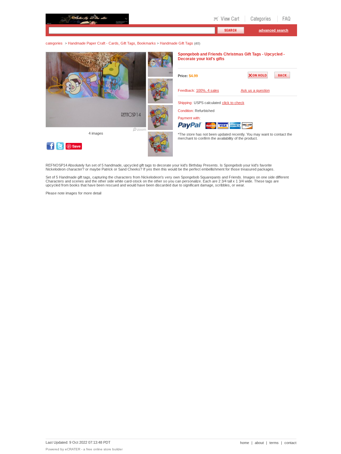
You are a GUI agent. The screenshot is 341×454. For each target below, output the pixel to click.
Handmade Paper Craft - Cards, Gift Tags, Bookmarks (112, 43)
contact (290, 443)
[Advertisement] (167, 223)
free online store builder (104, 449)
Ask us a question (255, 90)
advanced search (273, 30)
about (259, 443)
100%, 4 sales (207, 90)
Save (76, 146)
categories (54, 43)
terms (274, 443)
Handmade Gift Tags (176, 43)
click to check (233, 103)
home (244, 443)
